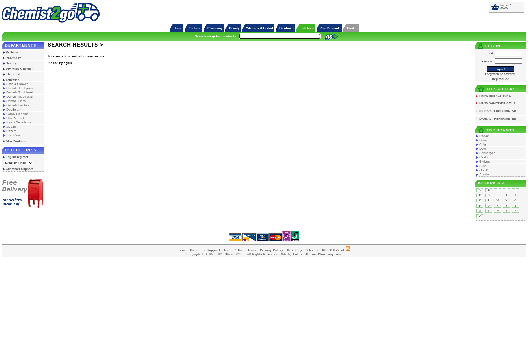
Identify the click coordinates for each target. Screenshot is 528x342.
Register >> (500, 79)
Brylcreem (486, 161)
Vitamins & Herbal (259, 28)
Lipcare (11, 126)
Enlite (297, 254)
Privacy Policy (271, 250)
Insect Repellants (18, 122)
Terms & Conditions (240, 250)
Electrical (286, 28)
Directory (294, 250)
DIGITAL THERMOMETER (497, 118)
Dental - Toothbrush (20, 92)
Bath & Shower (17, 83)
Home (178, 28)
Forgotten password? (500, 74)
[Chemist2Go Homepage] (51, 22)
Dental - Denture (18, 105)
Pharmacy (215, 28)
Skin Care (13, 135)
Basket (352, 28)
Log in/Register (17, 157)
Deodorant (13, 109)
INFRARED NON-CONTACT (498, 111)
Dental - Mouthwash (20, 96)
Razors (11, 131)
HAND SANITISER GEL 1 (497, 103)
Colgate (484, 144)
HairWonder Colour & (495, 95)
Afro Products (330, 28)
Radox (484, 135)
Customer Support (19, 169)
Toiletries (307, 28)
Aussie (484, 174)
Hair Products (15, 118)
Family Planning (17, 113)
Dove (483, 148)
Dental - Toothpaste (20, 88)
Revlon (484, 157)
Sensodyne (487, 153)
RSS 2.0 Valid (333, 250)
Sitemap (312, 250)
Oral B (483, 170)
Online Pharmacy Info (324, 254)
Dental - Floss (16, 101)
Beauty (234, 28)
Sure (482, 165)
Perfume (195, 28)
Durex (483, 140)
